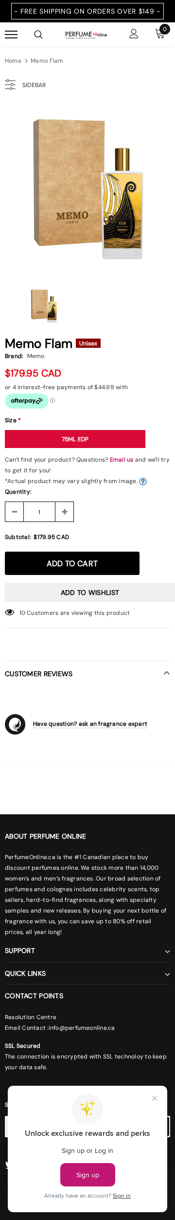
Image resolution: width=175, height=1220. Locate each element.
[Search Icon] (38, 34)
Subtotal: (18, 537)
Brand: (14, 356)
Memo (36, 356)
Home (13, 61)
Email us (122, 460)
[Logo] (86, 34)
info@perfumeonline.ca (82, 1028)
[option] (87, 189)
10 (22, 613)
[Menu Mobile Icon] (11, 35)
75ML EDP (75, 439)
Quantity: (18, 492)
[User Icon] (134, 35)
